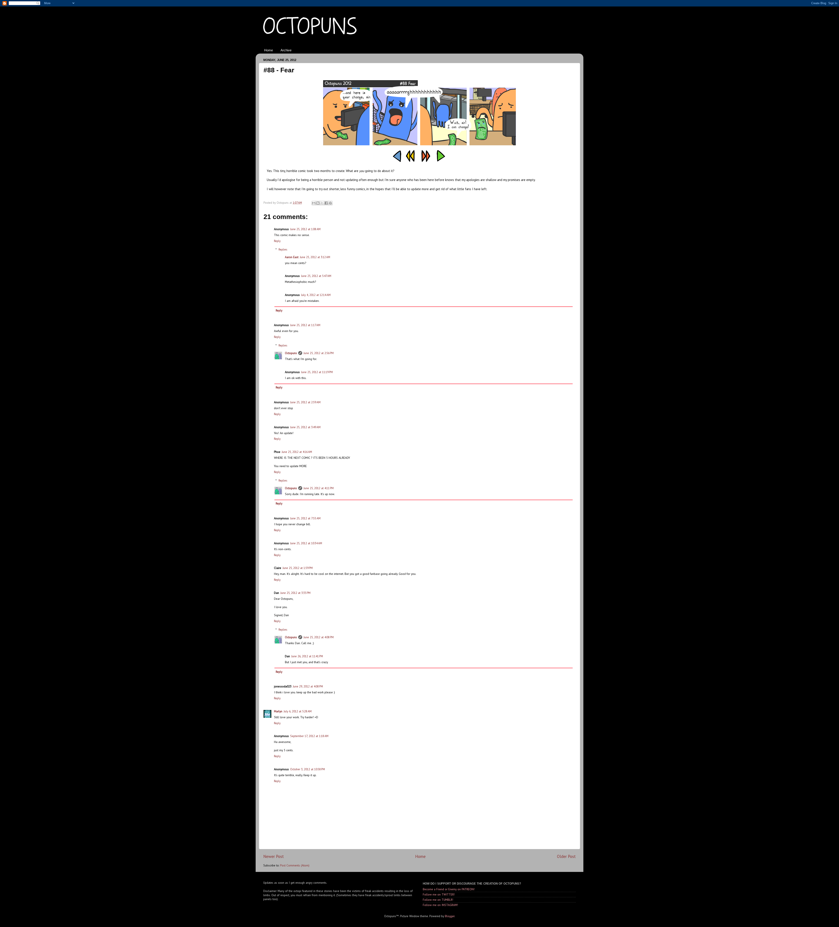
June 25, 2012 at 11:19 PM (317, 372)
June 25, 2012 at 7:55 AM (305, 518)
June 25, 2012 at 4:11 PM (318, 488)
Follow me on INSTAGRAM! (440, 905)
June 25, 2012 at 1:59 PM (298, 568)
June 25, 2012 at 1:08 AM (305, 229)
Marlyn (278, 711)
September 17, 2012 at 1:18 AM (309, 736)
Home (268, 50)
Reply (277, 241)
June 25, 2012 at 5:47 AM (316, 276)
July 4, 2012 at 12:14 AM (316, 295)
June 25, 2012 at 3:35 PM (295, 593)
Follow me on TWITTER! (439, 894)
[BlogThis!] (318, 203)
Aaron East (291, 257)
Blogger (449, 916)
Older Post (566, 856)
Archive (286, 50)
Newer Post (273, 856)
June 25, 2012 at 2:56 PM (318, 353)
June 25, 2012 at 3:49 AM (305, 427)
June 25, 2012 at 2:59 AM (305, 402)
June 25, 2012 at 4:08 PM (318, 637)
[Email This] (314, 203)
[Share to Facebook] (326, 203)
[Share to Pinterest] (330, 203)
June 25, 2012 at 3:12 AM (315, 257)
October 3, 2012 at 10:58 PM (307, 769)
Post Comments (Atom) (294, 865)
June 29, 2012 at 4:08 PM (308, 686)
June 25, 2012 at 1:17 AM (305, 325)
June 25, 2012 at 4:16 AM (297, 452)
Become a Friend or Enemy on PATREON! (449, 889)
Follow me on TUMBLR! (438, 900)
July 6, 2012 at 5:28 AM (298, 711)
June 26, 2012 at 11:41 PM (307, 656)
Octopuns (291, 353)
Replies (283, 249)
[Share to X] (322, 203)
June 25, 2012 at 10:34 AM (306, 543)
